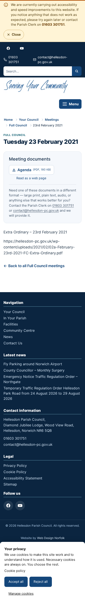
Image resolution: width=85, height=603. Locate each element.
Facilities (10, 324)
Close (15, 35)
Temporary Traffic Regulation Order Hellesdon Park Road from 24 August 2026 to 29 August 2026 (41, 393)
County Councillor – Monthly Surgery (34, 370)
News (8, 337)
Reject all (41, 582)
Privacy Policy (15, 465)
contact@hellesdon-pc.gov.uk (36, 210)
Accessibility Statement (22, 478)
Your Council (29, 119)
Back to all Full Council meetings (36, 266)
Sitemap (10, 484)
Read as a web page (31, 178)
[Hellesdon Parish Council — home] (36, 87)
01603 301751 (53, 24)
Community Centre (19, 330)
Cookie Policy (14, 472)
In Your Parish (14, 318)
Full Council (18, 125)
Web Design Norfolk (51, 538)
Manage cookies (21, 593)
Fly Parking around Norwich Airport (32, 364)
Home (8, 119)
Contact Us (12, 343)
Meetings (52, 119)
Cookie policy (14, 571)
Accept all (16, 582)
